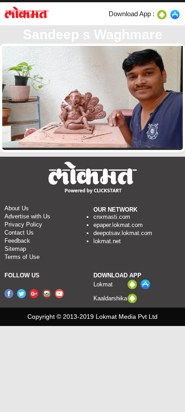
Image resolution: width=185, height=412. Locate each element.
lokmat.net (107, 241)
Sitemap (15, 249)
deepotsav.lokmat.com (122, 233)
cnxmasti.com (111, 217)
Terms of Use (22, 257)
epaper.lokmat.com (118, 225)
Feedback (17, 241)
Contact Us (19, 232)
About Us (16, 208)
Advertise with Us (27, 216)
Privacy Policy (23, 224)
